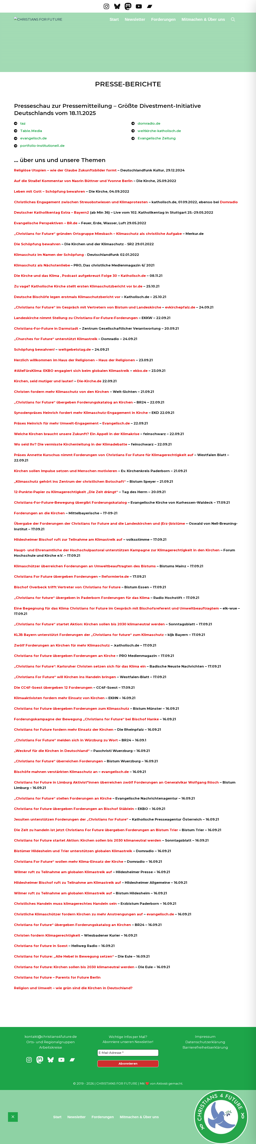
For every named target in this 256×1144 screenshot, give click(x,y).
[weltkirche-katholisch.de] (156, 131)
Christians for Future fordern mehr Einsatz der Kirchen (63, 730)
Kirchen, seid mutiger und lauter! (43, 381)
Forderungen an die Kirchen (39, 513)
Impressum (205, 1037)
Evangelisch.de (116, 423)
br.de (137, 286)
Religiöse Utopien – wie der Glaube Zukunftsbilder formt (65, 170)
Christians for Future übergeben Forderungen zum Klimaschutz (71, 709)
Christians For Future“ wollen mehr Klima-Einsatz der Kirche (68, 862)
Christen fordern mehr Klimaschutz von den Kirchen (61, 392)
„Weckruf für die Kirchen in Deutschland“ (52, 751)
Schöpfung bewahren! (34, 349)
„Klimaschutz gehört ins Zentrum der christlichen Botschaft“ (70, 481)
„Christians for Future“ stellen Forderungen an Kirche (63, 798)
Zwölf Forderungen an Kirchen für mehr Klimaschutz (62, 645)
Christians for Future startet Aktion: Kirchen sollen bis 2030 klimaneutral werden (87, 840)
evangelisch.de (115, 772)
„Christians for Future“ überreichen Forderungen (58, 761)
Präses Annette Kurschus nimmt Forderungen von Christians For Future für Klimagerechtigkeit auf (103, 455)
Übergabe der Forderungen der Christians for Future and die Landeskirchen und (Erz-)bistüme (99, 523)
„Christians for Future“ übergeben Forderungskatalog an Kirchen (73, 402)
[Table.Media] (28, 131)
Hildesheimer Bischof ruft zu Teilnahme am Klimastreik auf (67, 883)
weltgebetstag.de (74, 349)
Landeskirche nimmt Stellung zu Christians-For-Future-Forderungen (76, 318)
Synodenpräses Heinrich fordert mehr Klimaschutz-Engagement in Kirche (81, 413)
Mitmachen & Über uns (203, 19)
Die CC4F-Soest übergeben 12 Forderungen (53, 688)
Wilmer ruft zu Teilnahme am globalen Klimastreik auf (63, 872)
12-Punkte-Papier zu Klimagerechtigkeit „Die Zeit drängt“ (66, 492)
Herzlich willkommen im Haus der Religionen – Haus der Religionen (74, 360)
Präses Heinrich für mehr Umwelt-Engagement (57, 423)
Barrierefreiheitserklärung (205, 1047)
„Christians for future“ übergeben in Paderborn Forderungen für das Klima (82, 598)
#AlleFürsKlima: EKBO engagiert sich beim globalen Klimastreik (71, 371)
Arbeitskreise (50, 1047)
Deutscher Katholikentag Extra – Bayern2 (51, 212)
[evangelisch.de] (30, 138)
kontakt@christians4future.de (51, 1037)
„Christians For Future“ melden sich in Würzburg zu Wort (66, 740)
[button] (233, 19)
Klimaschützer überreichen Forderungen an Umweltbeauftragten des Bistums (85, 566)
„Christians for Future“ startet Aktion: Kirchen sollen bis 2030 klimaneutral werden (89, 624)
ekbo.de (140, 371)
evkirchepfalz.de (180, 307)
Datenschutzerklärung (205, 1042)
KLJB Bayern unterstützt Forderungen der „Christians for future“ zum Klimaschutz (89, 635)
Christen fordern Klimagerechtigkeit (47, 935)
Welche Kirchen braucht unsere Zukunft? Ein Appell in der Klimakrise (76, 434)
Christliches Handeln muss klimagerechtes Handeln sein (65, 904)
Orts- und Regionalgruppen (50, 1042)
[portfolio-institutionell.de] (39, 145)
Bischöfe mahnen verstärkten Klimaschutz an (56, 772)
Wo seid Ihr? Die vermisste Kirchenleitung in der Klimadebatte (70, 444)
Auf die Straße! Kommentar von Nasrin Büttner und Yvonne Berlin (73, 181)
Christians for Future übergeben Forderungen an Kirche (64, 656)
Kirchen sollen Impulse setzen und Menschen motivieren (65, 471)
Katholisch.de (133, 276)
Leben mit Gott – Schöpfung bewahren (49, 191)
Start (114, 19)
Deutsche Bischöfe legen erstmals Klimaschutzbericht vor (67, 297)
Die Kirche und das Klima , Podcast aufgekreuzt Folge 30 (66, 276)
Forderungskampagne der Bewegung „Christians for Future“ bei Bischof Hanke (86, 719)
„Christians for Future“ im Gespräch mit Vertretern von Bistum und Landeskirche (87, 307)
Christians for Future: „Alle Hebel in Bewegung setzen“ (64, 956)
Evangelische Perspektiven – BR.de (46, 223)
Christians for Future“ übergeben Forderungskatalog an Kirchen (72, 925)
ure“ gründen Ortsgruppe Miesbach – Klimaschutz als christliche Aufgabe (115, 234)
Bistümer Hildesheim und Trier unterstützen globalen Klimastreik (73, 851)
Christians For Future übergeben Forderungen (56, 577)
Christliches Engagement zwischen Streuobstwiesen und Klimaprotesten (81, 202)
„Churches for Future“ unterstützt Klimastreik (55, 339)
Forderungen (163, 19)
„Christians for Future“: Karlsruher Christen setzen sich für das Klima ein (80, 666)
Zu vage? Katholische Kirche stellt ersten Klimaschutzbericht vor (73, 286)
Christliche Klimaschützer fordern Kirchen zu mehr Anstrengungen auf (79, 914)
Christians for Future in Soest (41, 946)
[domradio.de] (145, 123)
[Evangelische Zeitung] (153, 138)
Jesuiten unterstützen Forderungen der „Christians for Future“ (71, 819)
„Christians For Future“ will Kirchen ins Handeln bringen (65, 677)
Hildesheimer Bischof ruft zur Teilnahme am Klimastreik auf (68, 539)
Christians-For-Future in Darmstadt (46, 328)
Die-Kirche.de (89, 381)
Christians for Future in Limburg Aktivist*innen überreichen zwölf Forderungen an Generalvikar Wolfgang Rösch (116, 782)
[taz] (20, 123)
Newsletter (135, 19)
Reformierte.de (115, 577)
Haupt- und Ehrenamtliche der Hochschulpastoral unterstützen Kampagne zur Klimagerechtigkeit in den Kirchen (117, 550)
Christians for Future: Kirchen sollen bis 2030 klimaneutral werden (74, 967)
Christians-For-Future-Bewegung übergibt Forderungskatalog (70, 502)
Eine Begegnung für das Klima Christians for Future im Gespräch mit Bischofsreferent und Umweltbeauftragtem (116, 608)
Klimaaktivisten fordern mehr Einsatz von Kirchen (59, 698)
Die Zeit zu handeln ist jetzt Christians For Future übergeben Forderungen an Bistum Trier (96, 830)
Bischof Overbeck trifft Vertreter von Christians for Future (67, 587)
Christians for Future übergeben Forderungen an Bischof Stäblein (74, 809)
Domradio (229, 202)
